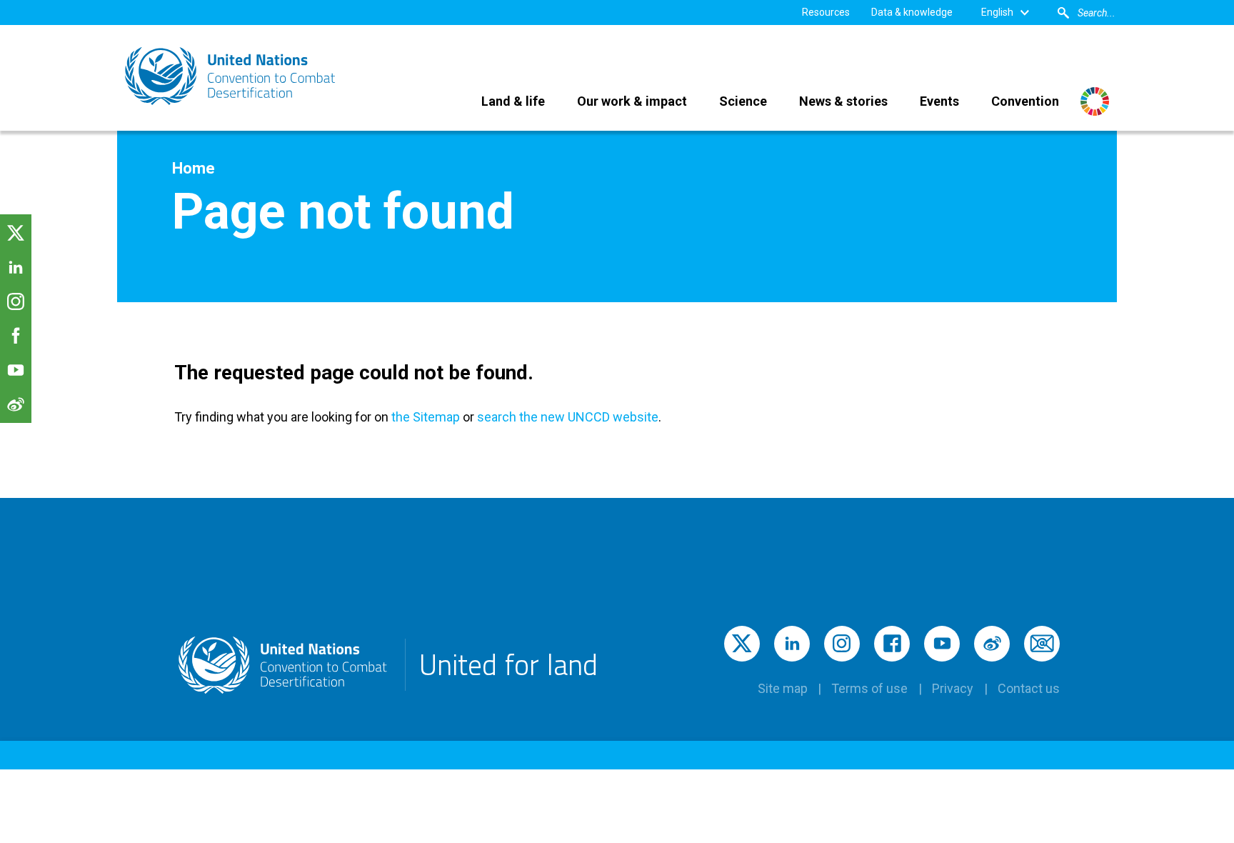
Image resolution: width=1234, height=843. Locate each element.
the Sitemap (424, 416)
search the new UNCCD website (567, 416)
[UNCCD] (231, 76)
